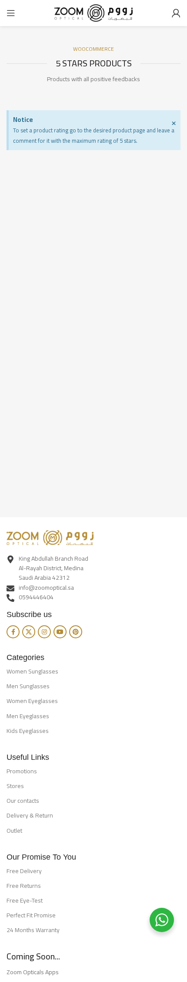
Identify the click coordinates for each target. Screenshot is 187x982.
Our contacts (23, 800)
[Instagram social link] (44, 631)
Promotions (22, 771)
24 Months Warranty (33, 930)
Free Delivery (24, 871)
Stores (15, 786)
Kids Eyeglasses (28, 730)
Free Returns (24, 885)
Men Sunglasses (28, 686)
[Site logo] (93, 12)
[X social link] (28, 631)
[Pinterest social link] (75, 631)
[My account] (176, 13)
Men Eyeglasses (28, 716)
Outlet (14, 830)
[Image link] (50, 536)
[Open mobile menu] (11, 13)
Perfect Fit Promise (31, 915)
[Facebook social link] (13, 631)
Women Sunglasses (32, 671)
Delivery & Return (30, 815)
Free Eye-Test (25, 900)
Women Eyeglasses (32, 700)
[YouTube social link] (60, 631)
